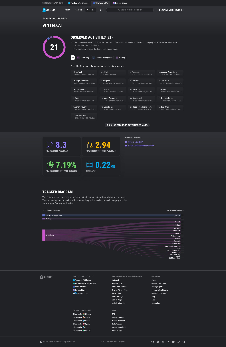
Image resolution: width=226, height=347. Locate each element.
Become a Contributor (170, 10)
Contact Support (118, 317)
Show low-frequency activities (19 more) (127, 125)
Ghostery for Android (82, 330)
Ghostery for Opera (81, 324)
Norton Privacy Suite (119, 290)
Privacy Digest (121, 3)
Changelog (155, 303)
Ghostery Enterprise (158, 293)
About (67, 10)
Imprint (122, 342)
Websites (91, 10)
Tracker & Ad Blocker (79, 3)
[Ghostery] (48, 10)
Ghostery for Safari (81, 321)
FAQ (113, 314)
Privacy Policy (112, 342)
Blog (153, 300)
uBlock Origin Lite (118, 303)
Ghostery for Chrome (82, 314)
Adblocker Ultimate (119, 287)
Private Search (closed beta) (86, 283)
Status (153, 280)
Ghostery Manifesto (158, 283)
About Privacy (117, 330)
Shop (153, 297)
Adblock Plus (117, 283)
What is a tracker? (135, 142)
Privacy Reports (157, 287)
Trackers (78, 10)
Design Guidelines (119, 327)
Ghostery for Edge (81, 327)
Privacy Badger (117, 297)
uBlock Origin (117, 300)
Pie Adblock (116, 293)
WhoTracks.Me (101, 3)
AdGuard (115, 280)
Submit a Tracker (118, 321)
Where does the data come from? (141, 146)
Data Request (117, 324)
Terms (103, 342)
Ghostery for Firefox (81, 317)
